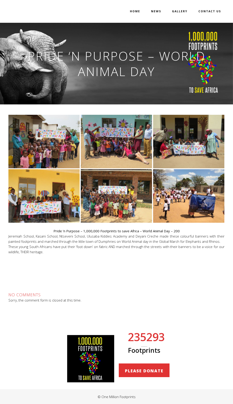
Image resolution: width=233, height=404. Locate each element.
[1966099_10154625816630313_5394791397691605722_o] (44, 196)
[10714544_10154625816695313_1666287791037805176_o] (188, 141)
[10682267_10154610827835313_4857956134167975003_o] (116, 196)
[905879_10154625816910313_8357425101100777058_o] (44, 141)
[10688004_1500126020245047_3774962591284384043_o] (116, 141)
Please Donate (144, 370)
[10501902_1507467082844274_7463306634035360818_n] (188, 196)
